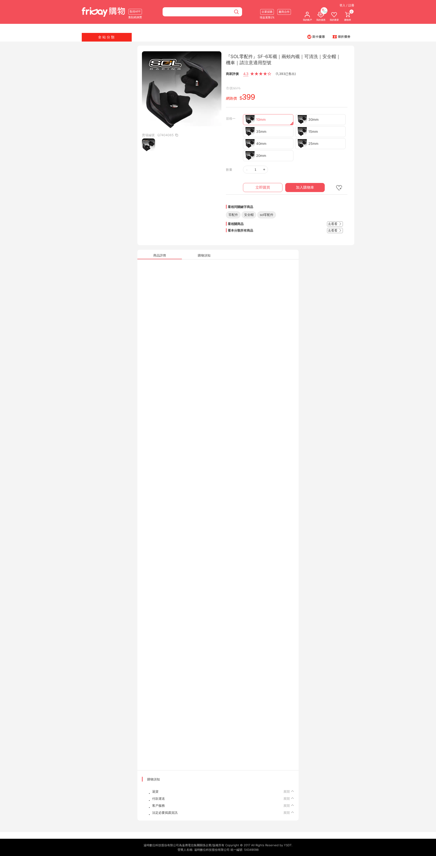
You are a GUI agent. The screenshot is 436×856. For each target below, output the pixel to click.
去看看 (333, 224)
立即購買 (262, 187)
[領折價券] (341, 36)
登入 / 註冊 (346, 5)
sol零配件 (266, 215)
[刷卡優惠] (316, 36)
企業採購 (267, 11)
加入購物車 (305, 187)
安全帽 (249, 215)
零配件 (233, 215)
